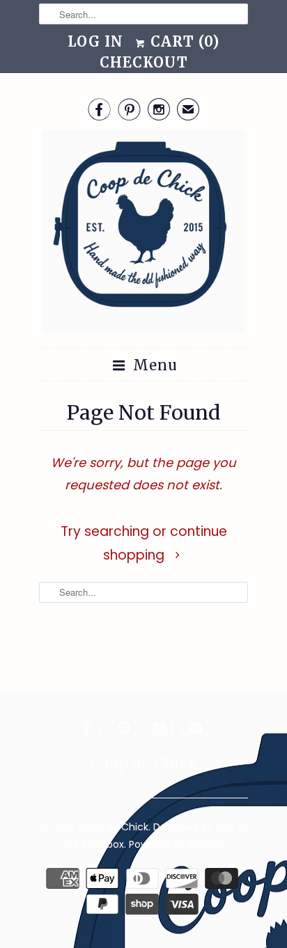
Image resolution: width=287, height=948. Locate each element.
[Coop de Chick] (143, 234)
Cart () (182, 41)
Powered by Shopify (176, 844)
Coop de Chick (112, 827)
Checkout (144, 62)
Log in (95, 41)
